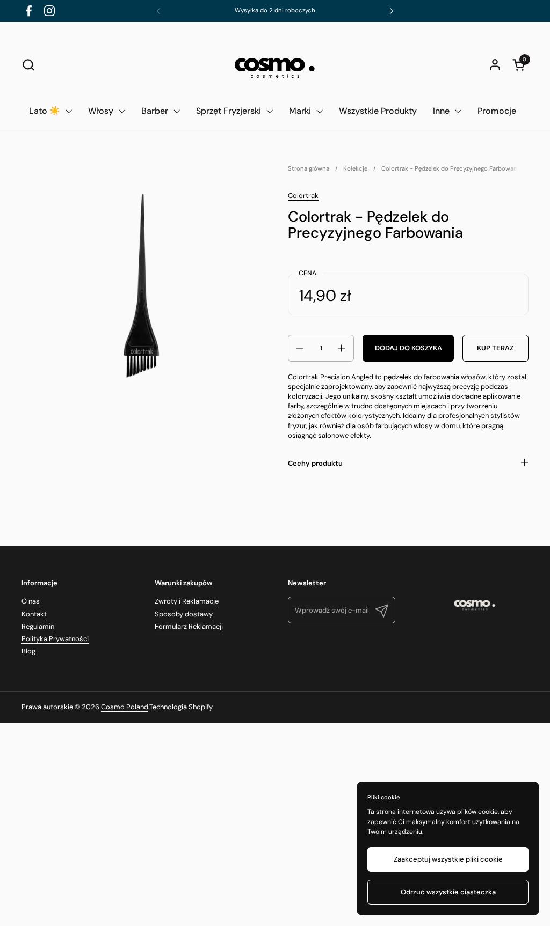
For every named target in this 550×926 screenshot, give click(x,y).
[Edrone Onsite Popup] (275, 463)
